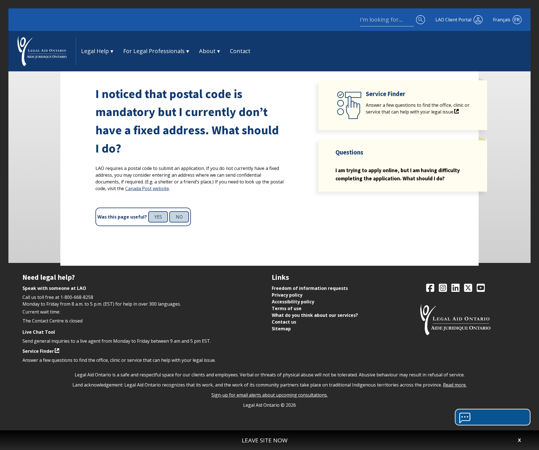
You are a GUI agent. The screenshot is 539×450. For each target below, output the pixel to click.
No (179, 217)
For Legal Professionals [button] (154, 51)
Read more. (455, 385)
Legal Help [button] (95, 51)
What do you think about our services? (315, 315)
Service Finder (38, 351)
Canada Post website (147, 188)
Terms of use (287, 308)
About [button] (207, 51)
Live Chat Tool (38, 332)
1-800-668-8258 (76, 297)
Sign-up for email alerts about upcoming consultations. (269, 395)
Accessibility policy (293, 302)
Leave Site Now (264, 440)
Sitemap (281, 329)
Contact (240, 51)
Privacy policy (287, 295)
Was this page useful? (122, 217)
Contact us (284, 322)
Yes (158, 217)
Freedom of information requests (310, 288)
